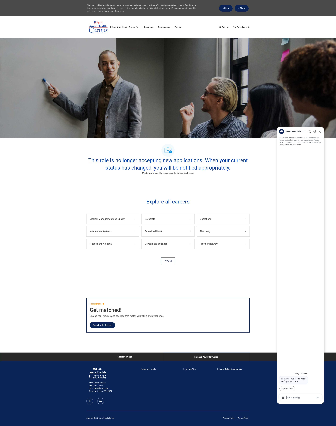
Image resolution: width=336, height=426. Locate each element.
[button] (223, 27)
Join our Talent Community (229, 369)
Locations (148, 27)
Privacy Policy (228, 418)
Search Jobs (164, 27)
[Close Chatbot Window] (320, 131)
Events (178, 27)
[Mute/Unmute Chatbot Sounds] (315, 131)
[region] (300, 264)
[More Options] (283, 397)
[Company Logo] (98, 27)
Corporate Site (189, 369)
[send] (318, 397)
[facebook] (89, 401)
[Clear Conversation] (310, 131)
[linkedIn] (100, 401)
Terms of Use (243, 418)
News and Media (148, 369)
